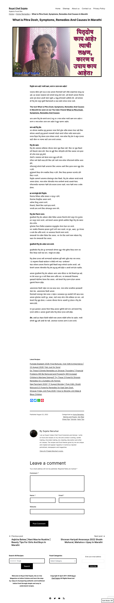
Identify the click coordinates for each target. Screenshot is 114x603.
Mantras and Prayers (70, 417)
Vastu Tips (80, 419)
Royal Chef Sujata (18, 8)
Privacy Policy (99, 8)
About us (75, 8)
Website (33, 507)
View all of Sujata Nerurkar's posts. (51, 451)
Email (61, 495)
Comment (34, 473)
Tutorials (73, 419)
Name (33, 495)
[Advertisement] (57, 343)
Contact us (86, 8)
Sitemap (66, 8)
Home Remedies (23, 14)
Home (57, 8)
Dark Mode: (106, 600)
